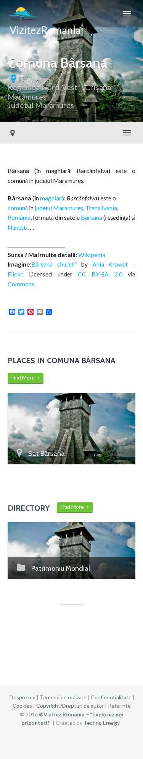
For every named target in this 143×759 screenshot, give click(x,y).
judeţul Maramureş (59, 207)
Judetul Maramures (41, 105)
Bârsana (91, 217)
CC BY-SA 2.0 (100, 274)
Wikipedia (91, 254)
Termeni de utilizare (63, 697)
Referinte (119, 705)
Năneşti (17, 227)
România (19, 217)
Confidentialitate (111, 697)
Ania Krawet (110, 264)
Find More (24, 378)
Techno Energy (101, 722)
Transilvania (101, 207)
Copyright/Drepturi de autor (70, 705)
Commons (21, 283)
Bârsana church (52, 264)
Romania (35, 78)
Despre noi (22, 697)
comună (18, 207)
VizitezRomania (44, 25)
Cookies (22, 705)
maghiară (52, 198)
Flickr (15, 274)
